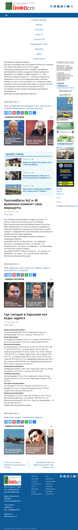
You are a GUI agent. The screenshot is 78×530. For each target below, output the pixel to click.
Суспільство (39, 39)
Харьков (38, 108)
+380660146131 (14, 489)
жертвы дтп (45, 106)
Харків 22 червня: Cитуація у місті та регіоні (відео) (37, 163)
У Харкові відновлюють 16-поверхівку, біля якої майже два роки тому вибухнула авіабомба (65, 76)
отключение (28, 417)
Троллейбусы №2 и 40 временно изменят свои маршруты (44, 464)
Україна (39, 25)
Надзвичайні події (39, 44)
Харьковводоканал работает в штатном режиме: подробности (36, 177)
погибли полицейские (14, 108)
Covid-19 (39, 34)
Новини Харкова (39, 20)
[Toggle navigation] (6, 15)
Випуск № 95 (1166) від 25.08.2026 (64, 119)
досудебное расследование (22, 106)
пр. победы (36, 268)
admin (11, 214)
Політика (39, 30)
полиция (30, 108)
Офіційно (39, 49)
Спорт (33, 486)
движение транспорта (19, 268)
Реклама (49, 491)
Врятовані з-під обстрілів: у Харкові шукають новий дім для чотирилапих (65, 68)
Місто (16, 102)
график (18, 417)
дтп (37, 106)
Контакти (49, 494)
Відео (38, 54)
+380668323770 (14, 510)
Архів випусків (65, 91)
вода (11, 417)
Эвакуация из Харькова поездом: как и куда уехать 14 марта (37, 190)
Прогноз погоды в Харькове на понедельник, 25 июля (15, 464)
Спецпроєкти (39, 59)
